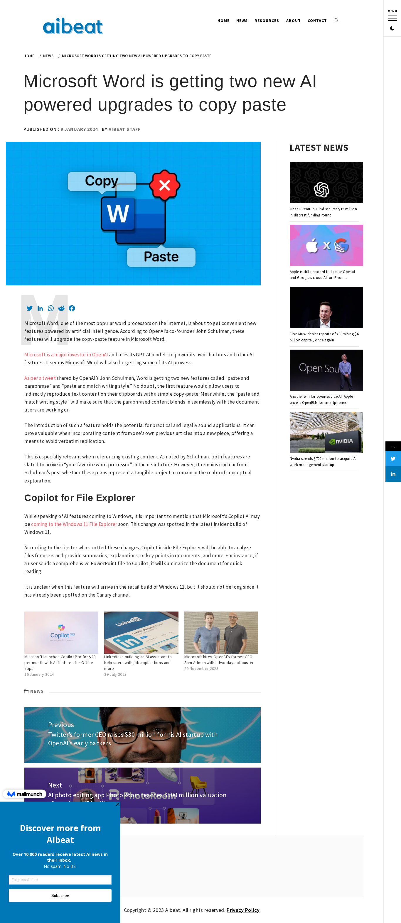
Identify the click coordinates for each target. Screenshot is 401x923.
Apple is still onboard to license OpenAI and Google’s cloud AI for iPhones (322, 274)
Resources (267, 20)
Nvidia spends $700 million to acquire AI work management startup (323, 461)
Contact (317, 20)
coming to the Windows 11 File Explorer (74, 524)
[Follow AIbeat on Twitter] (393, 458)
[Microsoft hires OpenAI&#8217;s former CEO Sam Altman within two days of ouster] (221, 633)
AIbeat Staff (125, 129)
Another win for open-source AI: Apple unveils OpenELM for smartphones (321, 399)
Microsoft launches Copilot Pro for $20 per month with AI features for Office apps (59, 662)
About (293, 20)
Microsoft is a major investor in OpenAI (66, 354)
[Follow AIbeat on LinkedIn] (393, 474)
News (242, 20)
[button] (392, 29)
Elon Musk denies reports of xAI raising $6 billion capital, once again (324, 337)
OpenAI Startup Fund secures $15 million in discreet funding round (323, 212)
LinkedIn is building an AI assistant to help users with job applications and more (138, 662)
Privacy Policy (243, 910)
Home (224, 20)
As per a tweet (40, 378)
